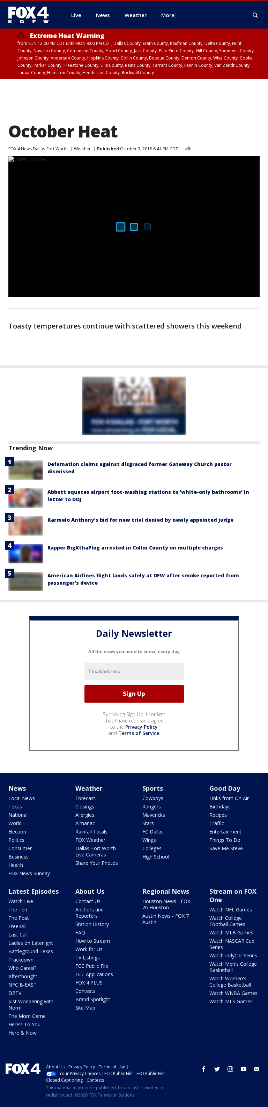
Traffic (216, 823)
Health (15, 865)
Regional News (165, 891)
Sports (152, 788)
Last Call (18, 934)
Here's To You (24, 1024)
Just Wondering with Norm (30, 1004)
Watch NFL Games (230, 909)
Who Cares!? (22, 968)
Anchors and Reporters (89, 912)
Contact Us (87, 901)
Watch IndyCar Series (233, 955)
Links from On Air (229, 798)
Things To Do (224, 840)
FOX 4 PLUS (89, 982)
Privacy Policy (141, 726)
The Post (18, 918)
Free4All (17, 926)
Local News (21, 798)
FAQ (80, 932)
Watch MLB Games (231, 932)
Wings (149, 840)
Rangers (151, 806)
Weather (82, 149)
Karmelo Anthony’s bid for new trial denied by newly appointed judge (140, 519)
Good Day (224, 788)
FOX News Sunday (29, 873)
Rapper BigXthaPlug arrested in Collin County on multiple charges (135, 547)
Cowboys (152, 798)
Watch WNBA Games (233, 993)
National (18, 815)
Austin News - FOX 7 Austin (165, 918)
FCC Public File (91, 966)
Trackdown (21, 959)
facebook (203, 1069)
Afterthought (22, 976)
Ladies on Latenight (30, 943)
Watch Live (20, 901)
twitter (217, 1069)
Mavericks (153, 815)
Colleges (152, 848)
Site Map (85, 1007)
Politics (16, 840)
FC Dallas (153, 831)
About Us (89, 891)
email (256, 1069)
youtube (243, 1069)
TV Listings (87, 957)
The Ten (17, 909)
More (167, 14)
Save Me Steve (226, 848)
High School (155, 856)
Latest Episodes (33, 891)
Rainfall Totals (91, 831)
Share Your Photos (96, 863)
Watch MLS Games (231, 1001)
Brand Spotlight (92, 999)
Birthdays (220, 806)
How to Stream (92, 941)
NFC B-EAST (22, 984)
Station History (92, 924)
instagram (230, 1069)
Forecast (85, 798)
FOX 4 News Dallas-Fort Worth (38, 149)
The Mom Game (27, 1016)
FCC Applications (94, 974)
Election (17, 831)
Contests (85, 991)
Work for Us (89, 949)
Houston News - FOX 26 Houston (166, 904)
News (17, 788)
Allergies (84, 815)
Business (18, 856)
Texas (15, 806)
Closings (84, 806)
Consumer (20, 848)
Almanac (85, 823)
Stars (148, 823)
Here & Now (22, 1032)
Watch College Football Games (227, 921)
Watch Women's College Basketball (230, 981)
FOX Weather (90, 840)
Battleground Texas (30, 951)
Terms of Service (138, 733)
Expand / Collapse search (255, 15)
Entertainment (225, 831)
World (15, 823)
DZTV (14, 993)
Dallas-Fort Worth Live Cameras (95, 851)
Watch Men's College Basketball (233, 966)
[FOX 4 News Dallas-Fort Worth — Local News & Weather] (31, 15)
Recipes (218, 815)
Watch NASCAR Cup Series (231, 944)
